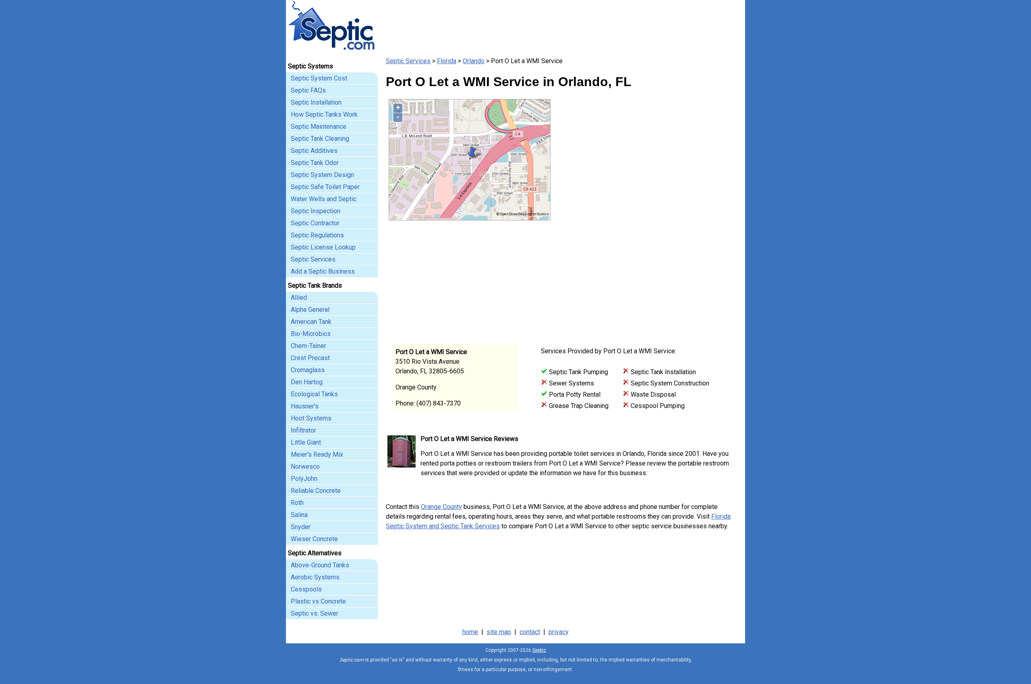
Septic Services (408, 61)
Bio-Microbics (311, 334)
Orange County (441, 507)
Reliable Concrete (316, 490)
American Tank (311, 322)
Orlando (473, 61)
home (470, 632)
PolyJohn (304, 478)
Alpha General (310, 309)
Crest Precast (310, 358)
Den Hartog (307, 382)
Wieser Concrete (314, 539)
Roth (297, 503)
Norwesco (305, 466)
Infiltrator (303, 430)
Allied (299, 297)
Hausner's (305, 406)
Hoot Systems (311, 418)
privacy (559, 632)
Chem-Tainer (308, 346)
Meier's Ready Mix (317, 454)
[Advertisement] (644, 276)
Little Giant (306, 442)
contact (530, 632)
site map (499, 632)
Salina (299, 515)
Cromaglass (308, 370)
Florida (446, 61)
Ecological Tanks (314, 394)
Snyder (301, 527)
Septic (539, 650)
